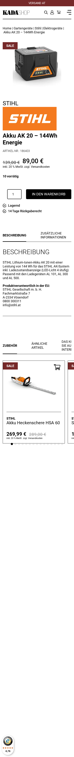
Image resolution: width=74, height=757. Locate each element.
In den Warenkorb (48, 194)
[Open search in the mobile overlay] (46, 12)
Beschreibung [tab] (14, 235)
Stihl (38, 28)
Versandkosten (40, 166)
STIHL (10, 103)
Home (7, 28)
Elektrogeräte (53, 28)
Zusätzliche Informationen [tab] (53, 235)
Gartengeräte (23, 28)
